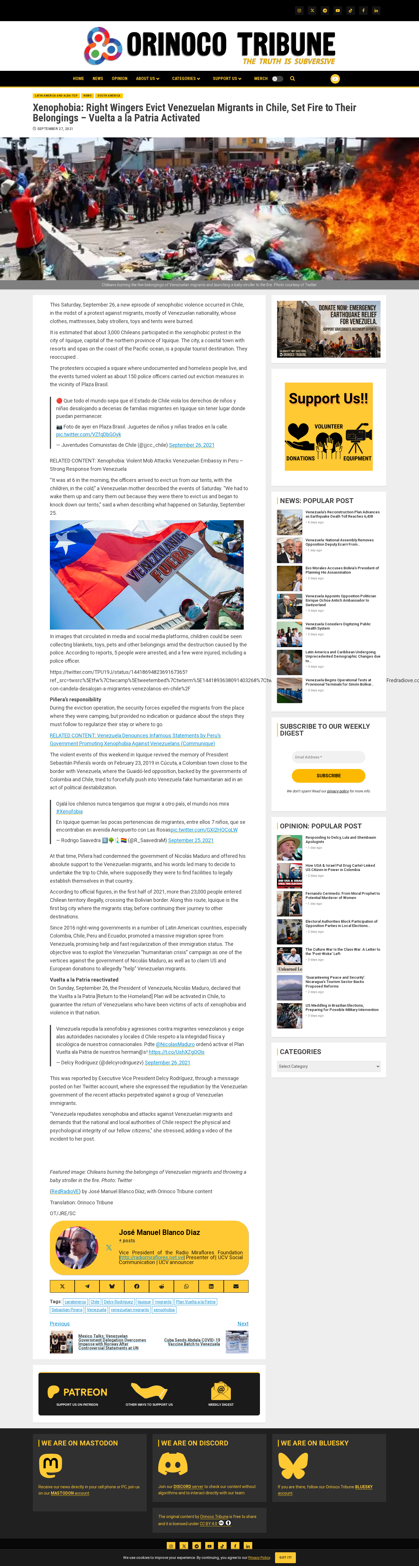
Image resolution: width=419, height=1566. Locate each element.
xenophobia (164, 1309)
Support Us (225, 78)
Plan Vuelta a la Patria (195, 1301)
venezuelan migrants (130, 1309)
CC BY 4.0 (208, 1523)
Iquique (144, 1301)
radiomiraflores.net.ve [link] (151, 1257)
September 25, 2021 (191, 840)
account (70, 1493)
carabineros (75, 1301)
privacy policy (338, 791)
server (189, 1486)
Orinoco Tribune (214, 1516)
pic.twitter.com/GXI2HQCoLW (204, 830)
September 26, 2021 (192, 445)
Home (78, 78)
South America (109, 95)
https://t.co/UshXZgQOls (177, 1052)
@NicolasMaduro (175, 1044)
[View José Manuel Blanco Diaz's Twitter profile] (108, 1247)
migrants (163, 1301)
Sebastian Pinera (67, 1309)
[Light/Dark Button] (277, 79)
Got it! (285, 1557)
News (98, 78)
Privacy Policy (259, 1557)
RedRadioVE (65, 1191)
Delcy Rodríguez (118, 1301)
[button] (292, 79)
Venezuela (96, 1309)
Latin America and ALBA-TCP (56, 95)
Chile (95, 1301)
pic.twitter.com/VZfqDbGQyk (88, 434)
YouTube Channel (326, 78)
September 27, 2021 (55, 129)
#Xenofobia (69, 811)
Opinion (119, 78)
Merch (261, 78)
